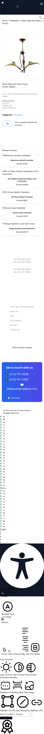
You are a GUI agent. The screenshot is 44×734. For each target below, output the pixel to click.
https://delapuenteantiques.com (22, 279)
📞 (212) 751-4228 (16, 374)
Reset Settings (6, 718)
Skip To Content (7, 714)
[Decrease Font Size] (2, 599)
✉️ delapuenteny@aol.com (22, 387)
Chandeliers (14, 20)
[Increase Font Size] (2, 593)
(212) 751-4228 (22, 275)
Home (4, 20)
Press (12, 316)
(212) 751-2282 (22, 265)
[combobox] (3, 479)
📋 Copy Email (14, 398)
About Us (14, 311)
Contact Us (15, 329)
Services (13, 325)
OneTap (14, 592)
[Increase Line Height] (2, 619)
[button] (8, 608)
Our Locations (16, 320)
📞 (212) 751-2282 (16, 379)
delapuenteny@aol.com (22, 283)
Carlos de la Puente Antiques (22, 307)
